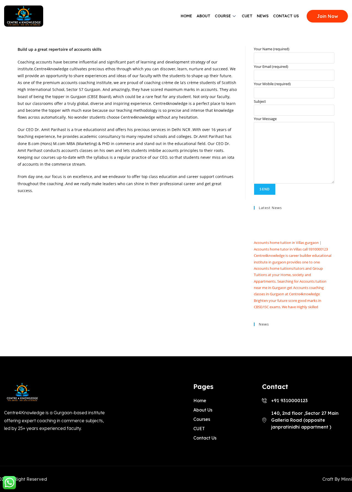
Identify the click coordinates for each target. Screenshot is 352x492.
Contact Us (286, 15)
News (263, 15)
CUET (247, 15)
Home (186, 15)
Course (223, 15)
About (203, 15)
